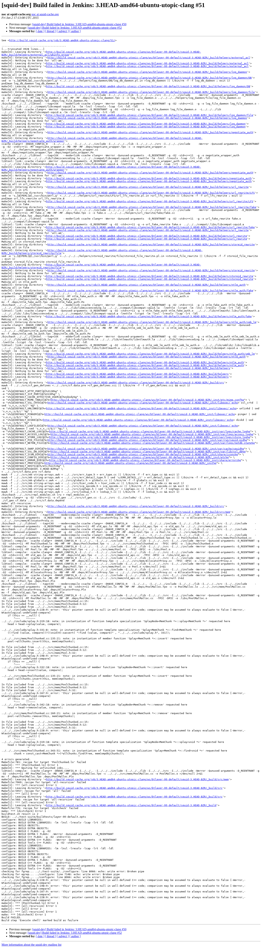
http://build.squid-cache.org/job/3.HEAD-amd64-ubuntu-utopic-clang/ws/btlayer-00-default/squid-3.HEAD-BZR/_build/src (136, 382)
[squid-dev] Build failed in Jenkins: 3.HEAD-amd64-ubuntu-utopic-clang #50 (79, 24)
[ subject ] (63, 31)
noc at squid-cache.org (45, 14)
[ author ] (75, 31)
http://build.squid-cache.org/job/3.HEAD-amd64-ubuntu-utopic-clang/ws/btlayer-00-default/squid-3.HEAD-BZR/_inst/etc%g (140, 457)
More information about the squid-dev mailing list (31, 944)
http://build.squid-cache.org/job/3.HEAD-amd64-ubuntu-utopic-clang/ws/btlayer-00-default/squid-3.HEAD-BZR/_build (131, 805)
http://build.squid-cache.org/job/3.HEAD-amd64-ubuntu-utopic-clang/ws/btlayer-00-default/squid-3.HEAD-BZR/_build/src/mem (139, 512)
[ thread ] (50, 31)
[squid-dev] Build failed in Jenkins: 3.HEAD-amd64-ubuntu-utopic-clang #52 (75, 27)
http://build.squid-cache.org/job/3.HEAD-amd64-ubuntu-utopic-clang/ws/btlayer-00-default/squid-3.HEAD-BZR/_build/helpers (139, 368)
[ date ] (40, 31)
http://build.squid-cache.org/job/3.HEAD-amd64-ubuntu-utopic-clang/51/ (62, 40)
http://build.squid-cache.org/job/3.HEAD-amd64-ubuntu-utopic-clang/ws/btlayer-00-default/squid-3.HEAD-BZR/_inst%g (130, 463)
